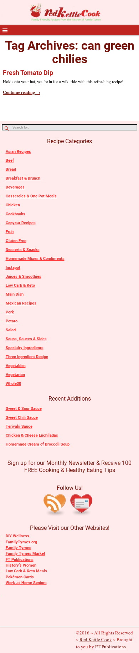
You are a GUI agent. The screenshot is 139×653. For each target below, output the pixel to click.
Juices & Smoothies (23, 276)
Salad (11, 330)
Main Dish (15, 294)
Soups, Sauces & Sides (26, 339)
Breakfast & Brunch (23, 178)
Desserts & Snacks (23, 249)
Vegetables (16, 365)
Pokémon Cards (20, 577)
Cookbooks (15, 214)
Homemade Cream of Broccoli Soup (38, 444)
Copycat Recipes (21, 223)
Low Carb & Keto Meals (26, 571)
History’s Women (21, 565)
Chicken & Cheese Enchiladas (32, 435)
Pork (10, 312)
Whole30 (13, 383)
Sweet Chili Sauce (22, 417)
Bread (11, 169)
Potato (11, 321)
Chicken (13, 205)
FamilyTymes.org (21, 542)
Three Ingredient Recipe (27, 357)
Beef (10, 160)
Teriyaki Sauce (19, 426)
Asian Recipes (18, 151)
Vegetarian (15, 374)
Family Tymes (18, 548)
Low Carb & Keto (20, 285)
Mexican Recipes (21, 303)
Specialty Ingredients (24, 348)
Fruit (10, 232)
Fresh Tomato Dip (28, 72)
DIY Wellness (17, 536)
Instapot (13, 267)
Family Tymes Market (25, 553)
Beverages (15, 187)
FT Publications (20, 559)
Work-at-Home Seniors (26, 583)
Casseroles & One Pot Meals (31, 196)
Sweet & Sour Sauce (24, 408)
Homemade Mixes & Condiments (35, 258)
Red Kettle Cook (95, 639)
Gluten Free (16, 240)
